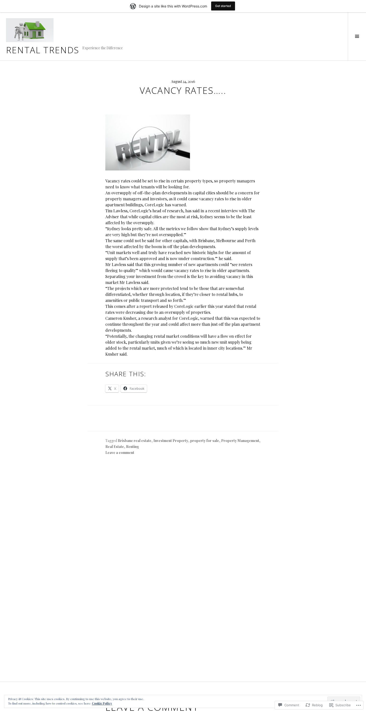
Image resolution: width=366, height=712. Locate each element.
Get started (223, 6)
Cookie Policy (102, 703)
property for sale (204, 440)
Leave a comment (119, 452)
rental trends (42, 50)
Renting (132, 446)
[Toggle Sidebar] (357, 36)
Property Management (240, 440)
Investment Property (170, 440)
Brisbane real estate (134, 440)
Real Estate (114, 446)
